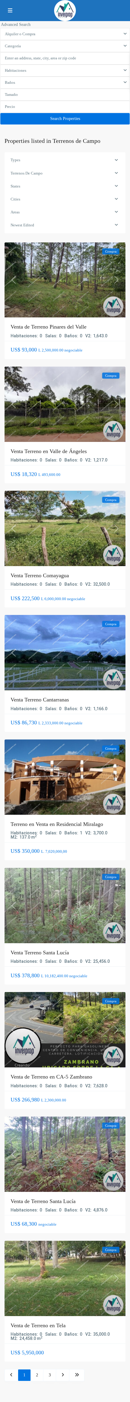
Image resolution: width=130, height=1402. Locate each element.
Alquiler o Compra (20, 34)
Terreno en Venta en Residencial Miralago (57, 824)
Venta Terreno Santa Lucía (40, 953)
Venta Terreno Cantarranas (40, 700)
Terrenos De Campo (27, 173)
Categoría (13, 46)
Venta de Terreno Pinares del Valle (48, 327)
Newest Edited (22, 225)
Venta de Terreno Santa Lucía (43, 1201)
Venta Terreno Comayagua (40, 575)
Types (15, 160)
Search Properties (65, 118)
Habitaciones (15, 70)
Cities (15, 199)
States (15, 186)
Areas (15, 212)
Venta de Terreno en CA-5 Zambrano (51, 1077)
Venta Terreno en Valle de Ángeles (49, 451)
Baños (10, 82)
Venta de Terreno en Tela (38, 1325)
